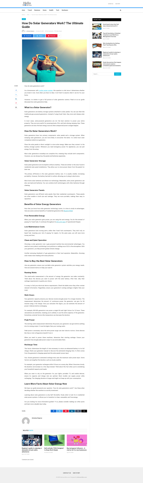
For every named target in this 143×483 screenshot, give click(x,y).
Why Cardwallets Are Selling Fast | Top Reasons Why (111, 44)
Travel (30, 10)
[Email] (16, 107)
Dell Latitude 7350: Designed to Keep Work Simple (53, 449)
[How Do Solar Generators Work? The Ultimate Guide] (54, 60)
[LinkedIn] (16, 98)
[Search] (120, 10)
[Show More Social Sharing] (59, 35)
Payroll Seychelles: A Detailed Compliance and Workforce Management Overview (111, 35)
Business (37, 10)
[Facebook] (16, 90)
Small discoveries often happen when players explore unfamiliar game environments (112, 64)
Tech (57, 10)
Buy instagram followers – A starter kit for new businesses (77, 449)
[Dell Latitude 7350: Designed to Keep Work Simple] (54, 440)
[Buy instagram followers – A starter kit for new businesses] (77, 440)
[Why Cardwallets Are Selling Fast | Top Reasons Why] (97, 45)
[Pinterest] (16, 103)
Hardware (65, 10)
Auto (23, 10)
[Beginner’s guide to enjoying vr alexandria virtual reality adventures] (32, 440)
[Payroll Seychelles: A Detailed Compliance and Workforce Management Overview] (97, 35)
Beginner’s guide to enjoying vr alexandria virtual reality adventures (32, 450)
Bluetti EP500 (68, 211)
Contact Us (110, 3)
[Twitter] (16, 94)
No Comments (50, 31)
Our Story (117, 3)
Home (45, 10)
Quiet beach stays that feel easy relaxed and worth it (111, 25)
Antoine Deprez (30, 31)
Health (51, 10)
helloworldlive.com (82, 477)
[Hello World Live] (27, 3)
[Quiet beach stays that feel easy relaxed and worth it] (97, 26)
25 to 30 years (61, 222)
